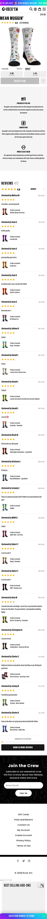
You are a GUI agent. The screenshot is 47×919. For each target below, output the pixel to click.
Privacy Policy (23, 840)
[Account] (35, 9)
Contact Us (23, 824)
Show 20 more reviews (23, 747)
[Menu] (44, 9)
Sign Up (23, 793)
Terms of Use (23, 845)
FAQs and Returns (23, 819)
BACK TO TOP (6, 880)
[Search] (31, 9)
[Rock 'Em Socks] (9, 9)
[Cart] (39, 9)
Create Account (23, 835)
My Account (23, 830)
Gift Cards (23, 814)
